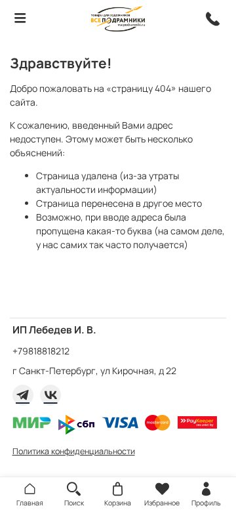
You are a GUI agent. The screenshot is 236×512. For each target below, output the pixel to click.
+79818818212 (40, 351)
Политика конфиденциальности (73, 451)
